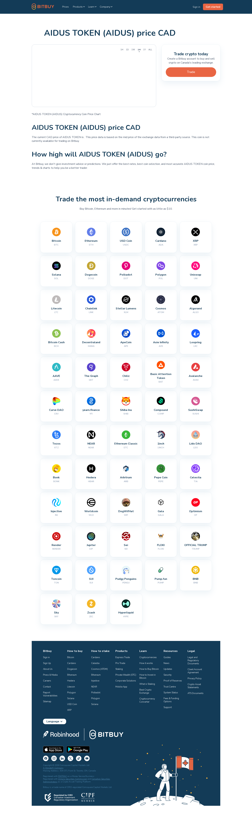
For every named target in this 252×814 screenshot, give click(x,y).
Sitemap (47, 701)
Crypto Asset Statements (194, 686)
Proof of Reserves (173, 680)
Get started (213, 7)
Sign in (46, 657)
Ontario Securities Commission (72, 779)
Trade (191, 72)
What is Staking (147, 684)
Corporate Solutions (125, 680)
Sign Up (47, 663)
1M (139, 50)
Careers (47, 680)
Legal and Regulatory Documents (193, 660)
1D (127, 50)
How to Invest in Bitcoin (147, 676)
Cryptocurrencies (148, 657)
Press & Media (50, 674)
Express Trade (122, 657)
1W (133, 50)
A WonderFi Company (53, 768)
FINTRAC (62, 776)
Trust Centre (170, 686)
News (166, 663)
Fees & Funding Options (171, 700)
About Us (47, 669)
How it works (146, 663)
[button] (79, 6)
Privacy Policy (195, 678)
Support (168, 707)
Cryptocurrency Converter (147, 700)
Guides (167, 657)
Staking (119, 669)
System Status (171, 692)
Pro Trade (120, 663)
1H (122, 50)
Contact (47, 686)
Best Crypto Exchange (145, 691)
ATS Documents (195, 693)
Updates (168, 669)
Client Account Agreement (195, 671)
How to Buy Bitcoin (149, 669)
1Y (144, 50)
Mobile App (121, 686)
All (150, 50)
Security (168, 674)
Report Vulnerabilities (50, 694)
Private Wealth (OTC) (125, 674)
